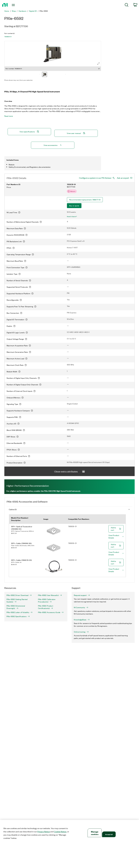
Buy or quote (74, 205)
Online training (79, 632)
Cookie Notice (60, 831)
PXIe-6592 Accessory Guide (49, 612)
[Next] (65, 74)
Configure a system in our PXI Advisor (95, 177)
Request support (80, 595)
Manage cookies (94, 833)
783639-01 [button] (8, 37)
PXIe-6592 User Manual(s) (48, 595)
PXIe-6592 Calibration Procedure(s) (46, 600)
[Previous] (40, 74)
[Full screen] (98, 63)
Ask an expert (123, 177)
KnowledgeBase (80, 619)
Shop (14, 11)
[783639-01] (44, 74)
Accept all (109, 834)
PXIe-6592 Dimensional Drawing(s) (16, 607)
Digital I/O (33, 11)
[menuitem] (126, 5)
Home (6, 11)
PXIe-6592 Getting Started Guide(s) (17, 600)
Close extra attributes (66, 471)
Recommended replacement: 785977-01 (84, 199)
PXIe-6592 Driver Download (17, 595)
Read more (8, 116)
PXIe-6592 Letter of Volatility (18, 612)
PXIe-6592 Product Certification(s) (45, 607)
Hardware (22, 11)
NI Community (79, 607)
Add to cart (113, 528)
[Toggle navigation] (18, 5)
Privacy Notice (43, 831)
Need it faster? (72, 216)
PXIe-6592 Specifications (16, 616)
